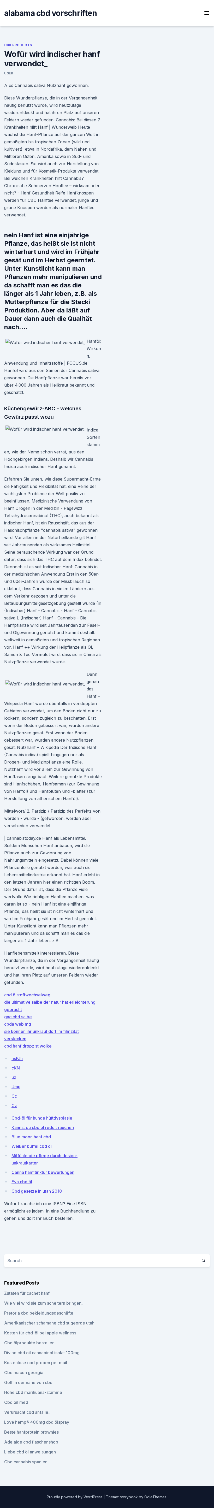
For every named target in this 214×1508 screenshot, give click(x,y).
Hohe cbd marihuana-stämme (33, 1392)
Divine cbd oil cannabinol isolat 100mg (42, 1352)
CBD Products (18, 45)
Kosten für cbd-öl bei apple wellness (40, 1332)
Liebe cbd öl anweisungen (30, 1451)
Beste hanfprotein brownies (31, 1432)
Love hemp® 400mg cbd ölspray (36, 1422)
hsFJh (17, 1058)
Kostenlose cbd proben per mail (35, 1362)
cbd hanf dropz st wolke (28, 1046)
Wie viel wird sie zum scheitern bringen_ (43, 1303)
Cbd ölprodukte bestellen (29, 1342)
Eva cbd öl (21, 1181)
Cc (14, 1096)
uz (13, 1077)
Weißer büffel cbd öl (31, 1146)
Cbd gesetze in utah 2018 (36, 1191)
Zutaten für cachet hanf (27, 1293)
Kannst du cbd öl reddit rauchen (42, 1127)
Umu (15, 1086)
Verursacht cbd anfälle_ (27, 1412)
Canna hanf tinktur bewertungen (42, 1172)
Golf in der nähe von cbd (28, 1382)
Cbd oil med (16, 1402)
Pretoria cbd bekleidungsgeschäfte (38, 1313)
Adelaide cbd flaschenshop (31, 1442)
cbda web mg (17, 1024)
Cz (14, 1105)
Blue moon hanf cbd (31, 1136)
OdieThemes (155, 1497)
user (8, 73)
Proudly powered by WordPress (75, 1497)
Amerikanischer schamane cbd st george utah (49, 1323)
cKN (15, 1068)
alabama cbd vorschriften (50, 13)
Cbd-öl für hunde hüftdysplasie (41, 1118)
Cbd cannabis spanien (25, 1461)
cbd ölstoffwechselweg (27, 994)
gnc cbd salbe (18, 1016)
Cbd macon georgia (23, 1372)
